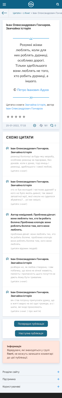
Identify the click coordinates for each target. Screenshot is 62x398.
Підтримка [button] (9, 379)
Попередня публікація (31, 323)
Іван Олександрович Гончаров (24, 108)
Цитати (17, 13)
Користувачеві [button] (11, 386)
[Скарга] (35, 125)
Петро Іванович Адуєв (33, 90)
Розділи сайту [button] (11, 371)
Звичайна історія (35, 104)
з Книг (26, 13)
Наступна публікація (31, 333)
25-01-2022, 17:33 (16, 125)
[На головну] (4, 13)
